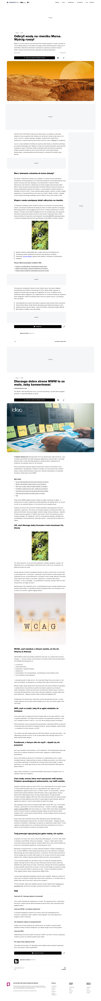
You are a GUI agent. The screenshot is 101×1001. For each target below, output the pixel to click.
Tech (63, 2)
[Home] (22, 2)
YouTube (88, 992)
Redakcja (53, 988)
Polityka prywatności (54, 994)
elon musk (57, 341)
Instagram (89, 987)
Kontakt (91, 2)
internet (64, 969)
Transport (71, 991)
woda (64, 341)
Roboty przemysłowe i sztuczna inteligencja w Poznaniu (31, 268)
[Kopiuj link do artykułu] (63, 58)
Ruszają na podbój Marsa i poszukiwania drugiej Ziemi (31, 266)
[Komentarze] (58, 58)
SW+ (87, 2)
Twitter (88, 989)
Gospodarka (71, 987)
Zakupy (70, 992)
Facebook (89, 991)
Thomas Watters (27, 256)
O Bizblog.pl (54, 986)
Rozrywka (71, 2)
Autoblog (80, 2)
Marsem (54, 140)
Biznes (57, 2)
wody (32, 210)
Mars (61, 341)
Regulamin (54, 991)
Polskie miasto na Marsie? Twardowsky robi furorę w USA (32, 270)
